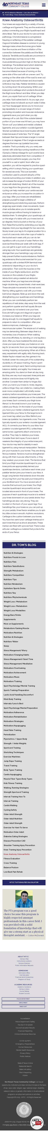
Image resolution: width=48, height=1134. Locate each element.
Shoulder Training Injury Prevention (19, 845)
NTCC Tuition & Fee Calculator (24, 882)
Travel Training (10, 766)
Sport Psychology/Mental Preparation (21, 708)
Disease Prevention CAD (14, 841)
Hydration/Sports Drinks (14, 588)
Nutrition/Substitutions (14, 566)
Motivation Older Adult (14, 832)
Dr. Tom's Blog (8, 15)
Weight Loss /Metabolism (15, 602)
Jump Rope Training (13, 761)
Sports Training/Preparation (16, 690)
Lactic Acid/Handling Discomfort (18, 695)
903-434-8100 (11, 1125)
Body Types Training (13, 770)
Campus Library (24, 989)
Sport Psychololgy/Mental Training (19, 686)
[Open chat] (37, 1122)
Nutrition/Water (11, 641)
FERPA (25, 1075)
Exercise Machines (12, 757)
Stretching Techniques (14, 752)
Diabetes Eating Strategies (16, 836)
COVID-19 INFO (25, 1041)
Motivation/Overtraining (14, 668)
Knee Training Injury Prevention (17, 850)
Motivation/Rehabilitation (15, 717)
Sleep (6, 646)
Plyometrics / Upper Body (15, 739)
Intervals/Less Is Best (13, 703)
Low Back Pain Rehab (13, 872)
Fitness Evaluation (12, 859)
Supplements (10, 619)
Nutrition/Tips (10, 579)
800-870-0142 (25, 1125)
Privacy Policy (25, 1053)
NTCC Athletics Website (13, 13)
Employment (23, 1002)
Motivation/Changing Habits (16, 655)
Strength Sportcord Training (16, 792)
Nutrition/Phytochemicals (15, 597)
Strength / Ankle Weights (15, 743)
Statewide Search (25, 1066)
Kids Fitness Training (13, 783)
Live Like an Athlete (31, 13)
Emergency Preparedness (25, 1044)
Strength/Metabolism (13, 571)
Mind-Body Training (12, 699)
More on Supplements (14, 624)
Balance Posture (11, 867)
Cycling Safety (10, 810)
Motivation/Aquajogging (15, 726)
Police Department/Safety (25, 1022)
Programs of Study (24, 979)
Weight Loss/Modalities (14, 610)
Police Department (23, 999)
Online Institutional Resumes (25, 1034)
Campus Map (24, 959)
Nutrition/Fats (10, 562)
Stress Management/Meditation (18, 664)
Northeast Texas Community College (15, 5)
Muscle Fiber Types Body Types (18, 779)
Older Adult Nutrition (13, 819)
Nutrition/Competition (14, 575)
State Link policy (25, 1069)
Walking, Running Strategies (16, 788)
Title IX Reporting (25, 1072)
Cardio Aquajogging (13, 774)
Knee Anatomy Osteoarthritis (17, 854)
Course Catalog (24, 991)
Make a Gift (23, 1006)
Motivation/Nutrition (13, 633)
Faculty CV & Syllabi (25, 1025)
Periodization (10, 734)
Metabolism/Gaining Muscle (16, 628)
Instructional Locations (24, 961)
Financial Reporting (25, 1031)
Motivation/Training (13, 681)
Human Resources (25, 1047)
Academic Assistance (24, 987)
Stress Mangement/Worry (15, 650)
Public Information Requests (24, 965)
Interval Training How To (14, 797)
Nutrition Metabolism (13, 584)
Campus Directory (24, 963)
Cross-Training (10, 863)
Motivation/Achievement (15, 673)
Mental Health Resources (25, 1050)
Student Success (24, 993)
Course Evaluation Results (25, 1028)
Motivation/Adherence (14, 712)
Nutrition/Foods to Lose (14, 557)
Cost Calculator (24, 975)
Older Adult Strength (13, 814)
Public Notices (25, 1056)
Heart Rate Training (12, 730)
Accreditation (25, 1018)
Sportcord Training (12, 748)
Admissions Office (24, 973)
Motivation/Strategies (14, 721)
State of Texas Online (25, 1063)
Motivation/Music (11, 677)
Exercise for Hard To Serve (16, 827)
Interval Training (11, 801)
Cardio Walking (10, 805)
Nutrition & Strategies (13, 553)
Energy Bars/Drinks (12, 615)
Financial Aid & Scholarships (24, 977)
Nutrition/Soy (10, 593)
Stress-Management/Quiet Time (18, 659)
